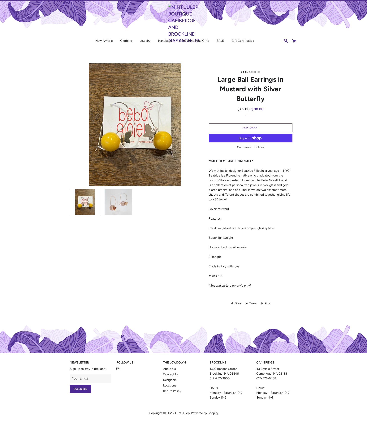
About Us (169, 369)
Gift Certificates (242, 40)
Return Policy (172, 391)
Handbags (165, 40)
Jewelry (145, 40)
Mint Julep (182, 413)
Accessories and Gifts (194, 40)
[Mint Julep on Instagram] (118, 369)
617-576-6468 (266, 378)
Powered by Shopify (204, 413)
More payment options (250, 147)
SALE (220, 40)
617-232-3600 (220, 378)
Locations (169, 385)
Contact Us (171, 374)
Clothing (126, 40)
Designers (169, 380)
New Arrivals (104, 40)
